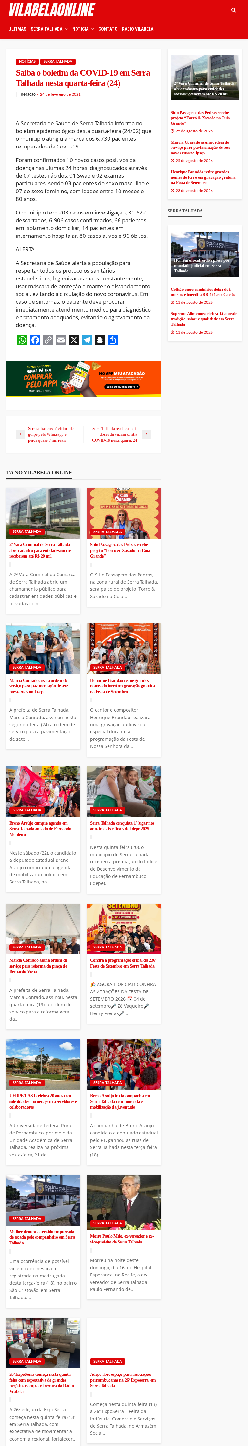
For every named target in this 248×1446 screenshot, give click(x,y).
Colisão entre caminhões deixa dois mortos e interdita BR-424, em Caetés (203, 292)
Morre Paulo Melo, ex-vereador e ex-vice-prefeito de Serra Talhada (122, 1239)
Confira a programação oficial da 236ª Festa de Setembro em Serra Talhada (123, 963)
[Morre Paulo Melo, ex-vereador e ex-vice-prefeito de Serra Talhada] (124, 1202)
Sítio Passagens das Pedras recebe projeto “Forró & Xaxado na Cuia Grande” (120, 550)
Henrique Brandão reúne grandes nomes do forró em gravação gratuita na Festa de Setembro (122, 686)
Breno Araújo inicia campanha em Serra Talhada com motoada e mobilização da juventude (120, 1101)
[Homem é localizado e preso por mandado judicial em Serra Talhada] (205, 254)
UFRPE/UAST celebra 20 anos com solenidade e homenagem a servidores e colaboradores (43, 1101)
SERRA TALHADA (46, 29)
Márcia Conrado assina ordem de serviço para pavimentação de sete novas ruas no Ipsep (38, 686)
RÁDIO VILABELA (137, 29)
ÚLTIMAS (17, 29)
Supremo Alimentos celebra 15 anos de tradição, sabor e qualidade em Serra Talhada (204, 319)
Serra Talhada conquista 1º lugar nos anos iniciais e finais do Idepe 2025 (122, 826)
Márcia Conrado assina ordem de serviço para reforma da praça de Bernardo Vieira (38, 966)
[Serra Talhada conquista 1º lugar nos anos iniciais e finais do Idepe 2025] (124, 791)
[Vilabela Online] (53, 9)
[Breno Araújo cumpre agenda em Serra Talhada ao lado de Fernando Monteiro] (43, 791)
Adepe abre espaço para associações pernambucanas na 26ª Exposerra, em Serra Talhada (123, 1380)
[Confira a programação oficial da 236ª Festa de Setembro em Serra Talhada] (124, 929)
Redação (28, 94)
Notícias (27, 61)
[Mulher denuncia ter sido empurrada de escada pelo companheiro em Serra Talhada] (43, 1200)
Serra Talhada (58, 61)
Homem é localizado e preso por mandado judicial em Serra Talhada (202, 265)
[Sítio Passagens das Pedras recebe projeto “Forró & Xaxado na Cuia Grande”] (124, 513)
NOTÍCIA (80, 29)
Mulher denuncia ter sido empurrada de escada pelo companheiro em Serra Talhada (42, 1237)
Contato (108, 29)
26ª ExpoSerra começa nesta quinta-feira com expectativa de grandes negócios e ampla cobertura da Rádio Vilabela (41, 1383)
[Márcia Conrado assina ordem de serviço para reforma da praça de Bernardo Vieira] (43, 929)
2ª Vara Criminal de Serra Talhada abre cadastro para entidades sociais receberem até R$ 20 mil (40, 550)
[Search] (233, 9)
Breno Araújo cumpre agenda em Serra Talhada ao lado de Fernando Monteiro (40, 829)
